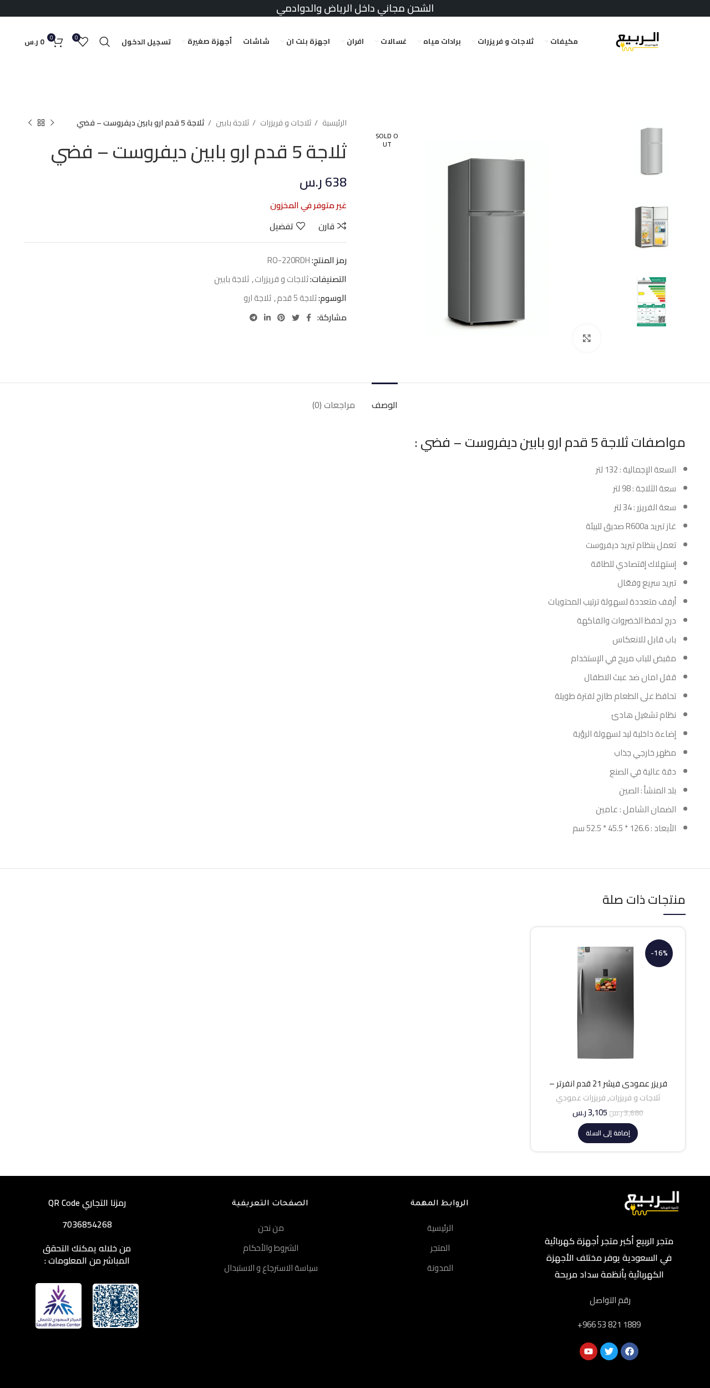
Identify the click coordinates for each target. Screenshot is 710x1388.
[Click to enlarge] (587, 338)
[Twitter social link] (295, 317)
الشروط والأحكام (270, 1248)
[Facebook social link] (309, 317)
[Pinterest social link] (281, 317)
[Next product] (30, 122)
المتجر (440, 1248)
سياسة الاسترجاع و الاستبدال (271, 1268)
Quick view (547, 978)
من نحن (271, 1228)
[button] (608, 1133)
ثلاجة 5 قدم (297, 298)
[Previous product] (52, 122)
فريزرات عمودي (581, 1098)
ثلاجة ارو (257, 298)
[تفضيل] (547, 1003)
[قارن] (547, 953)
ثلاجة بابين (231, 123)
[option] (651, 150)
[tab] (385, 399)
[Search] (105, 42)
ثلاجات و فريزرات (284, 123)
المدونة (440, 1268)
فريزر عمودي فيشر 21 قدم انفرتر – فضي (608, 1088)
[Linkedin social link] (267, 317)
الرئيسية (334, 123)
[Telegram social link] (253, 317)
